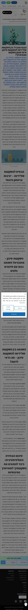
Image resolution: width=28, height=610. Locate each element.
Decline (20, 308)
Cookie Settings (8, 308)
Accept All (14, 314)
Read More (22, 303)
